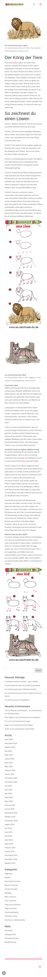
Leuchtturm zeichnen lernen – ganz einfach (21, 681)
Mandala (8, 893)
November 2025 (11, 743)
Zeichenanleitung (11, 51)
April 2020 (9, 797)
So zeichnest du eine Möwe (22, 725)
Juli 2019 (8, 828)
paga (7, 725)
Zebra (15, 63)
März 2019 (9, 844)
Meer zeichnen (10, 897)
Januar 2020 (9, 809)
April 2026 (9, 739)
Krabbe (35, 461)
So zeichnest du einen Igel (19, 721)
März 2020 (9, 801)
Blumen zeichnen (11, 885)
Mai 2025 (8, 751)
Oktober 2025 (10, 747)
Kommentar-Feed (11, 938)
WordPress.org (10, 942)
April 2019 (9, 840)
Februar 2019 (10, 848)
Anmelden (9, 930)
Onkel (7, 729)
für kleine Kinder (11, 889)
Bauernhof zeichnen (12, 881)
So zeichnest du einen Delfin (23, 729)
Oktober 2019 (10, 817)
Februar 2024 (10, 770)
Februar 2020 (10, 805)
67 (6, 721)
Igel (24, 461)
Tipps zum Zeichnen (12, 905)
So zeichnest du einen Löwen (16, 45)
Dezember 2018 (11, 855)
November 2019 (11, 813)
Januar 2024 (9, 774)
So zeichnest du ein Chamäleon (17, 700)
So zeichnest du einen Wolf (15, 375)
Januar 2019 (9, 851)
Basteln (8, 877)
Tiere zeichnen (35, 48)
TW (6, 710)
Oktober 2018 (10, 863)
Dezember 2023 (11, 778)
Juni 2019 (8, 832)
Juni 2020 (8, 790)
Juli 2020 (8, 786)
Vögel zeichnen (11, 908)
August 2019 (10, 824)
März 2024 (9, 767)
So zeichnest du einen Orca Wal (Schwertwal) (22, 685)
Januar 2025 (9, 759)
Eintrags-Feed (10, 934)
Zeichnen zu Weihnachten (15, 920)
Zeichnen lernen (23, 51)
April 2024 (9, 763)
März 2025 (9, 755)
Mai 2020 (8, 794)
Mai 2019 (8, 836)
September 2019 (11, 821)
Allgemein (33, 377)
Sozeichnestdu (13, 48)
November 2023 (11, 782)
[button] (4, 973)
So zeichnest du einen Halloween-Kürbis (20, 689)
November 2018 (11, 859)
